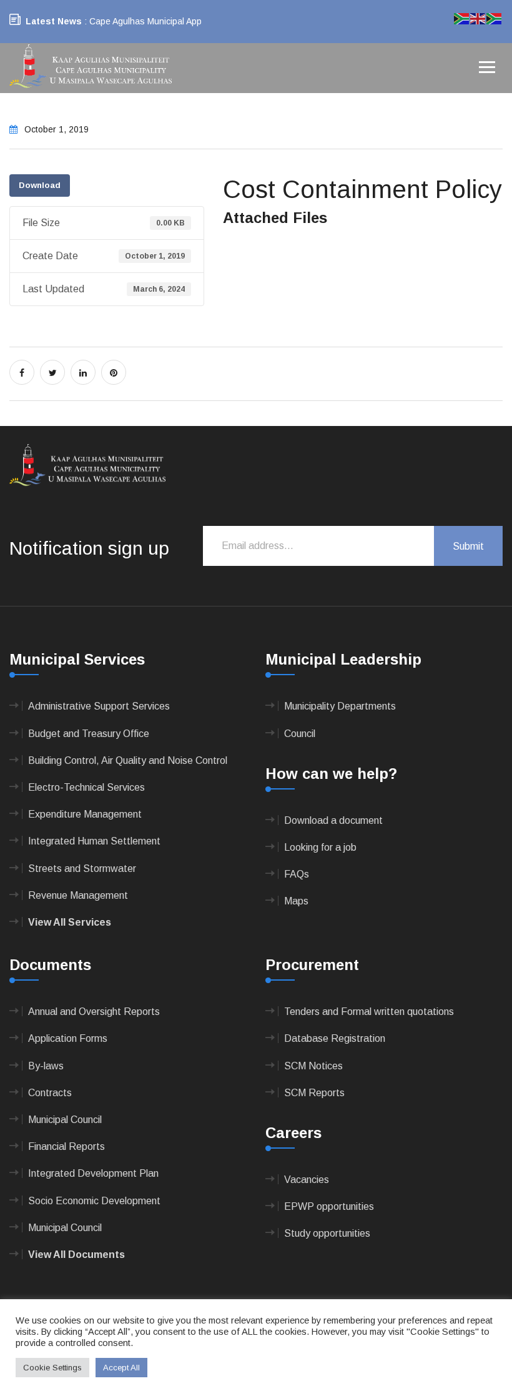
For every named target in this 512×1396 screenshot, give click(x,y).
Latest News (54, 21)
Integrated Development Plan (93, 1173)
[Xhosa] (494, 17)
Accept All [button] (121, 1367)
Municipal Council (65, 1119)
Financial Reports (66, 1146)
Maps (296, 901)
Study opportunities (327, 1233)
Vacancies (306, 1179)
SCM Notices (313, 1066)
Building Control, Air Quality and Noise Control (127, 760)
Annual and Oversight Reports (94, 1011)
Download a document (333, 820)
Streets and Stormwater (82, 868)
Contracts (50, 1092)
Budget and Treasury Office (88, 733)
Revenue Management (78, 895)
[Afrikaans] (462, 17)
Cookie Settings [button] (52, 1367)
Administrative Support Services (99, 706)
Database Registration (334, 1038)
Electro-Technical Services (86, 787)
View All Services (69, 922)
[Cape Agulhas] (90, 67)
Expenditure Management (85, 814)
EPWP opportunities (329, 1206)
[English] (478, 17)
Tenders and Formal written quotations (369, 1011)
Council (299, 733)
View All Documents (76, 1254)
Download (40, 185)
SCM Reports (314, 1092)
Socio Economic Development (94, 1201)
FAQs (296, 874)
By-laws (46, 1066)
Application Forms (67, 1038)
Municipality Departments (340, 706)
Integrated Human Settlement (94, 841)
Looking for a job (320, 847)
